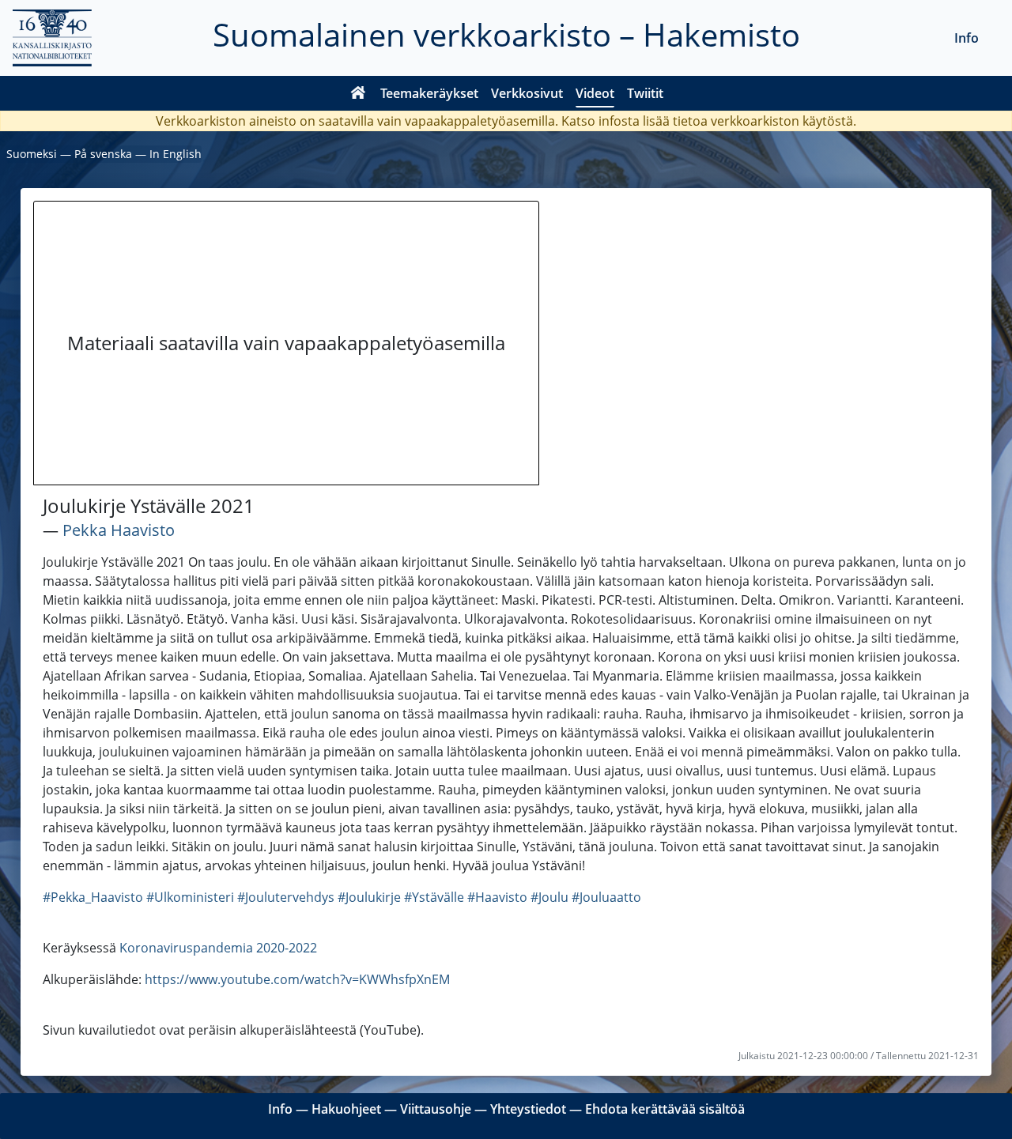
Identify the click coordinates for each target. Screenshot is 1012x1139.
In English (175, 153)
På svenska (103, 153)
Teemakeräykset (429, 93)
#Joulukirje (369, 897)
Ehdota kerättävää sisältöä (665, 1109)
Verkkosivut (527, 93)
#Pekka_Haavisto (93, 897)
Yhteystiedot (528, 1109)
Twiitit (645, 93)
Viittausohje (435, 1109)
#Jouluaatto (606, 897)
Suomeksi (31, 153)
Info (966, 38)
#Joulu (549, 897)
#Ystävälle (434, 897)
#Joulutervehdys (285, 897)
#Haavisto (497, 897)
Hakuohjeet (346, 1109)
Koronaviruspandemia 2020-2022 (218, 947)
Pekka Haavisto (118, 530)
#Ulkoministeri (190, 897)
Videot (595, 93)
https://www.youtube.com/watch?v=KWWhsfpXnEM (297, 979)
